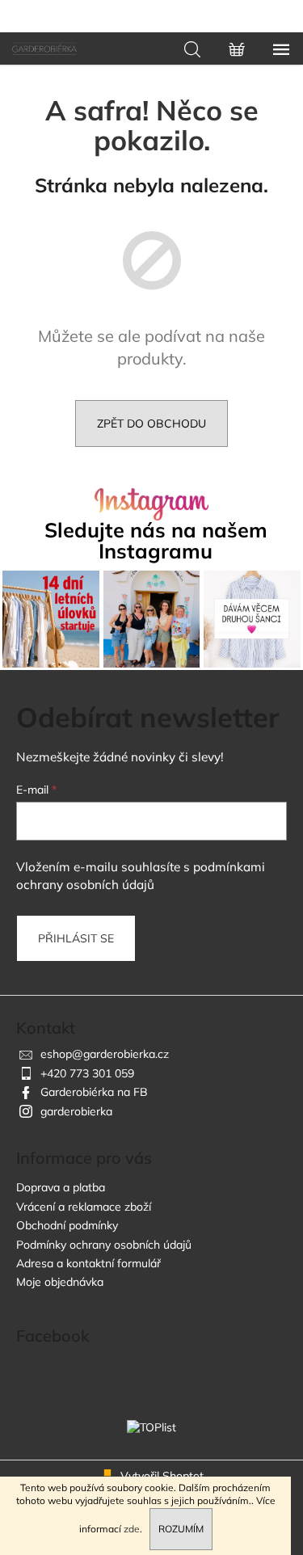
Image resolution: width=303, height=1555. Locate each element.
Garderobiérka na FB (94, 1092)
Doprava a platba (60, 1187)
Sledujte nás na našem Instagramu (155, 540)
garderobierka (76, 1111)
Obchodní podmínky (67, 1225)
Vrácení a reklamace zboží (83, 1206)
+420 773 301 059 (87, 1073)
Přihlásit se (76, 938)
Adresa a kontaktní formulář (88, 1263)
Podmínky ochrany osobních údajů (103, 1244)
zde (132, 1529)
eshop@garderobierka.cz (104, 1054)
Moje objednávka (59, 1282)
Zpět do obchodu (151, 423)
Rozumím (181, 1529)
